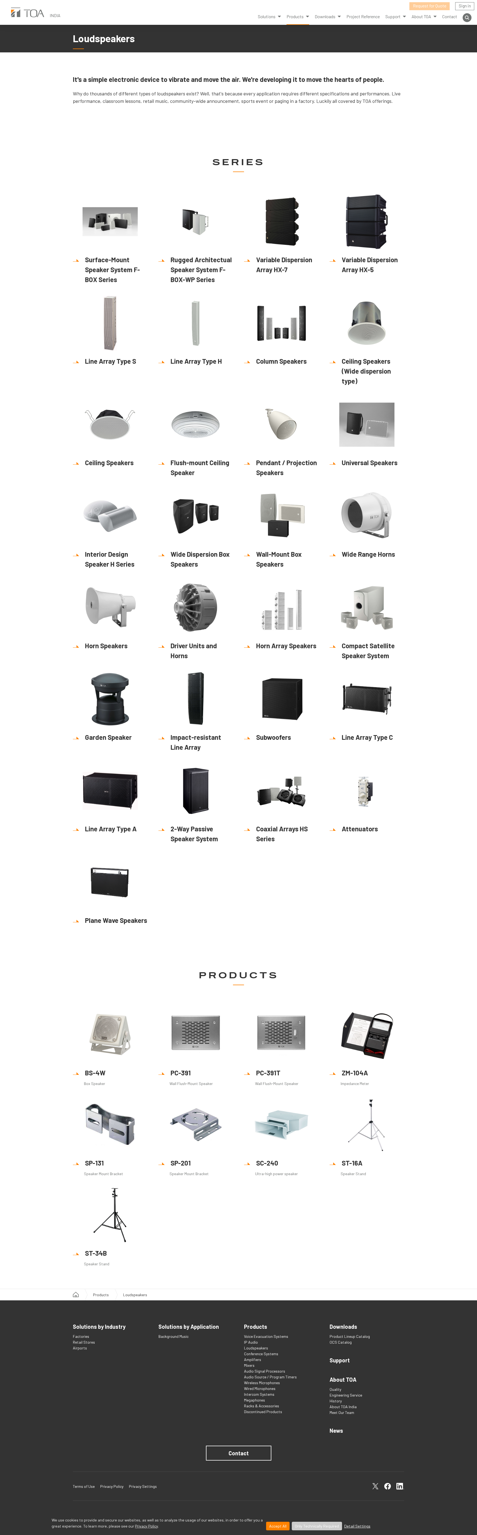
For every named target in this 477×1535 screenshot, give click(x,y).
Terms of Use (84, 1486)
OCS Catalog (341, 1342)
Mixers (249, 1365)
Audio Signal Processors (264, 1371)
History (336, 1401)
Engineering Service (346, 1395)
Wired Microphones (259, 1388)
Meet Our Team (342, 1412)
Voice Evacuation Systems (266, 1336)
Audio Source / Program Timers (270, 1377)
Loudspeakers (256, 1348)
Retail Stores (84, 1342)
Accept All (278, 1526)
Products (295, 16)
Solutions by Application (188, 1326)
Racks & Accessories (261, 1405)
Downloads (343, 1326)
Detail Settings (357, 1526)
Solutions (266, 16)
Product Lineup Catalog (350, 1336)
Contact (449, 16)
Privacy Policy (146, 1526)
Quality (335, 1389)
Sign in (465, 5)
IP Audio (251, 1342)
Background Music (173, 1336)
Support (340, 1360)
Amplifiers (252, 1359)
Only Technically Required (317, 1526)
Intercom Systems (259, 1394)
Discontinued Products (263, 1411)
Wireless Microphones (262, 1382)
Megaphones (254, 1400)
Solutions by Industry (99, 1326)
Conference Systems (261, 1353)
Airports (80, 1348)
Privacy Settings (143, 1486)
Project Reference (363, 16)
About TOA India (343, 1406)
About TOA (421, 16)
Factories (81, 1336)
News (336, 1430)
